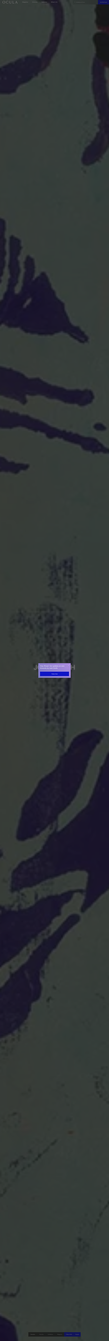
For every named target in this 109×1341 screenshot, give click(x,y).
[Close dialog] (68, 665)
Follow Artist (55, 674)
